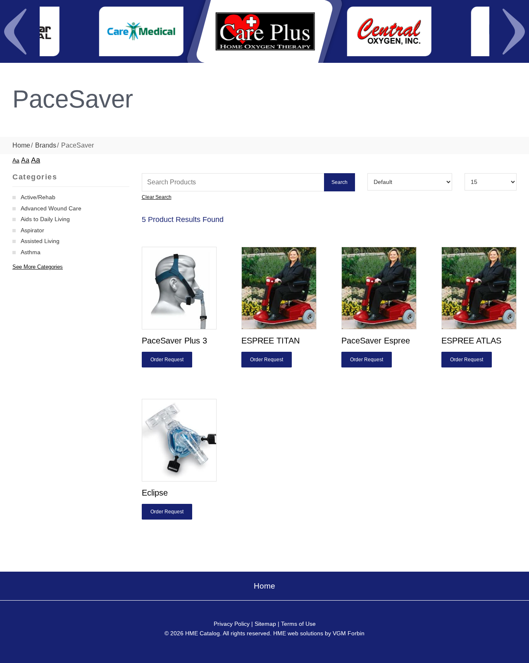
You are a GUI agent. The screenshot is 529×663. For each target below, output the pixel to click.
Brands (45, 145)
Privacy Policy (232, 623)
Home (21, 145)
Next (513, 31)
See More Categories (37, 267)
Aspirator (32, 230)
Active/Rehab (38, 197)
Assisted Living (40, 241)
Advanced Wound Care (51, 208)
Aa (15, 160)
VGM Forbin (349, 633)
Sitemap (265, 623)
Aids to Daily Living (45, 219)
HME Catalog (202, 633)
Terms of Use (298, 623)
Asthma (31, 252)
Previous (15, 31)
